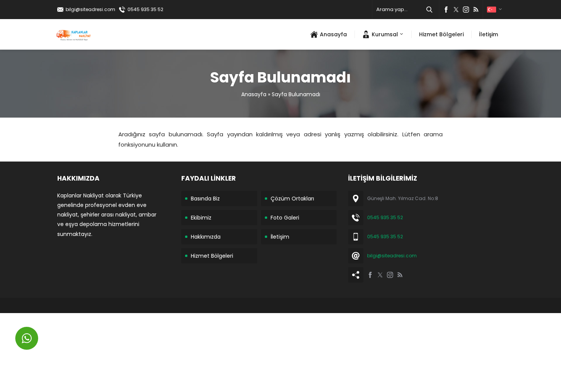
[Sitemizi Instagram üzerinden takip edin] (466, 9)
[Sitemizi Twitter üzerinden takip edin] (456, 9)
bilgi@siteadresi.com (90, 9)
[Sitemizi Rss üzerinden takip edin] (476, 9)
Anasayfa (253, 94)
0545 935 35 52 (145, 9)
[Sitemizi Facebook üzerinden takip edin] (446, 9)
